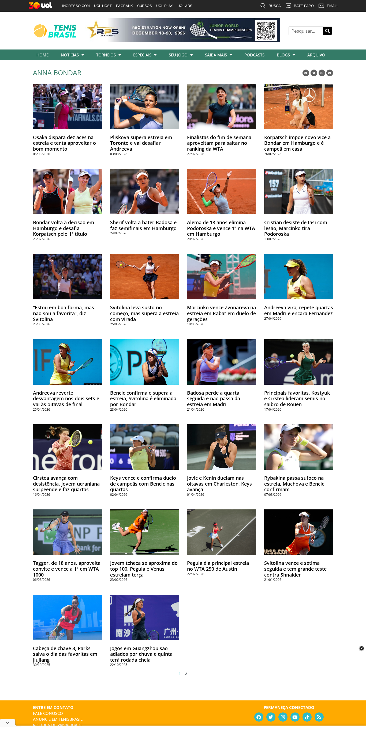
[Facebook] (258, 717)
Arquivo (316, 55)
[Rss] (319, 717)
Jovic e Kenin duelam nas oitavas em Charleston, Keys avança (219, 484)
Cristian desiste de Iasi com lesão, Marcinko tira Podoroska (295, 228)
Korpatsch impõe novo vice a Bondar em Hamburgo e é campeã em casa (297, 143)
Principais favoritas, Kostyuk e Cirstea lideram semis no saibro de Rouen (297, 398)
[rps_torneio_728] (182, 40)
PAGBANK (124, 6)
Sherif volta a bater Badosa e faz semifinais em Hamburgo (143, 225)
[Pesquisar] (327, 31)
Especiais (142, 55)
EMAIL (332, 6)
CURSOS (144, 6)
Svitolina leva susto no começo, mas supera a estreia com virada (144, 313)
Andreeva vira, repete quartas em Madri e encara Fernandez (298, 310)
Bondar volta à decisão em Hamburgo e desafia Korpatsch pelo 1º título (63, 228)
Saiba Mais (216, 55)
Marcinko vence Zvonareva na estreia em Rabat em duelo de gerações (221, 313)
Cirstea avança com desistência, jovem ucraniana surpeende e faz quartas (66, 484)
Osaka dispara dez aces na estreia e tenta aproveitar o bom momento (64, 143)
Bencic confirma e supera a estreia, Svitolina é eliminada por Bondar (143, 398)
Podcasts (254, 55)
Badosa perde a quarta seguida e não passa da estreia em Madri (213, 398)
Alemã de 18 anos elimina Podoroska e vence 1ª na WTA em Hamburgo (221, 228)
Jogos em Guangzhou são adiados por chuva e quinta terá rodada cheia (141, 654)
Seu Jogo (178, 55)
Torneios (106, 55)
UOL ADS (184, 6)
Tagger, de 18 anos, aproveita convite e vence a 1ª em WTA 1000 (66, 569)
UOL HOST (103, 6)
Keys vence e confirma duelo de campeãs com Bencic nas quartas (143, 484)
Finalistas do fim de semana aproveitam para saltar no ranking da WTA (219, 143)
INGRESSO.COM (76, 6)
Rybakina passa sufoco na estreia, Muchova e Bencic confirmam (294, 484)
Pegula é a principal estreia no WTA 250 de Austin (218, 566)
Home (42, 55)
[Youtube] (295, 717)
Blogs (283, 55)
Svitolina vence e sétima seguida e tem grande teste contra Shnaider (295, 569)
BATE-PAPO (304, 6)
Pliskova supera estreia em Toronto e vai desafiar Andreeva (141, 143)
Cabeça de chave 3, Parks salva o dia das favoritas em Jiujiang (65, 654)
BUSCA (275, 6)
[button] (305, 73)
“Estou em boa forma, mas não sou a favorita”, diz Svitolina (63, 313)
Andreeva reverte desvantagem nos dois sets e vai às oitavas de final (66, 398)
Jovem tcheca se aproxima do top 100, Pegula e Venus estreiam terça (144, 569)
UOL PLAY (164, 6)
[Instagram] (282, 717)
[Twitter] (270, 717)
